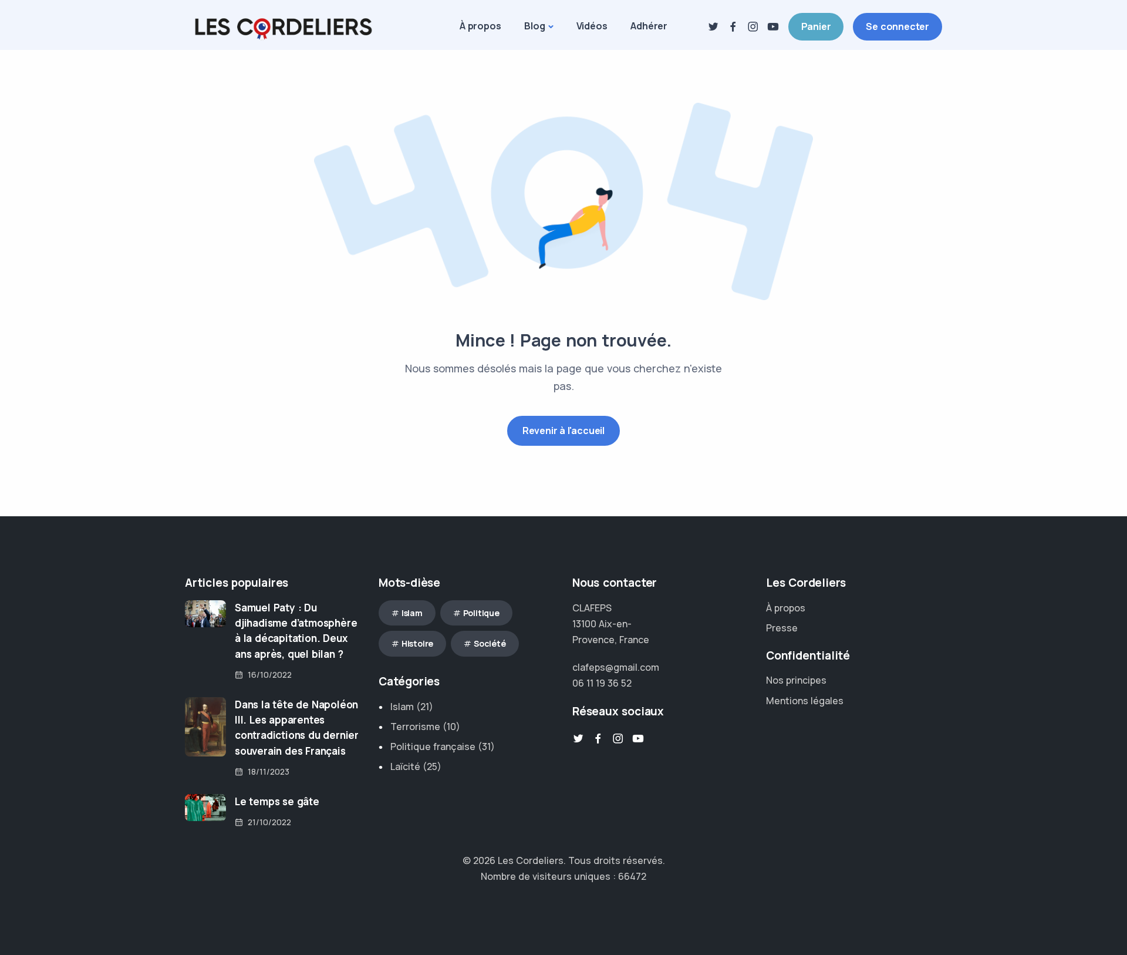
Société (490, 643)
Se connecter (897, 26)
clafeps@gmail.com (615, 667)
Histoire (417, 643)
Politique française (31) (442, 746)
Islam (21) (411, 706)
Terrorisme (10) (425, 726)
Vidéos (592, 25)
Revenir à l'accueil (563, 430)
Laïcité (405, 766)
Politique (481, 612)
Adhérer (648, 25)
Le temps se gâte (277, 801)
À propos (480, 25)
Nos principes (796, 680)
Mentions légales (804, 700)
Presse (782, 627)
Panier (816, 26)
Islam (412, 612)
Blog (534, 25)
